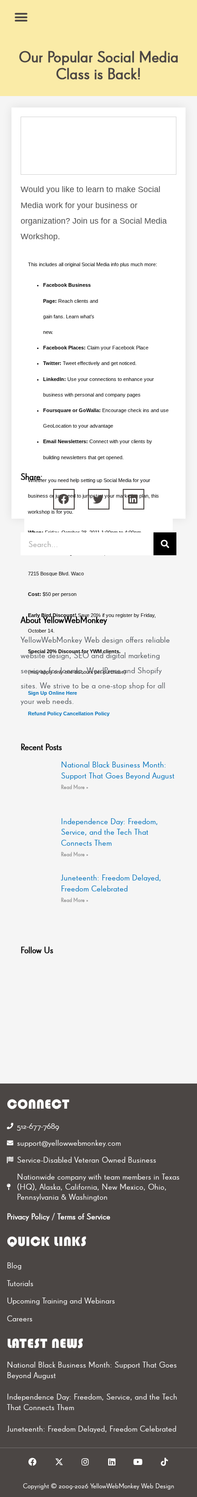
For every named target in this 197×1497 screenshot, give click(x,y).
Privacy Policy (28, 1216)
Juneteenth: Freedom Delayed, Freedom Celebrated (91, 1428)
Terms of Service (83, 1216)
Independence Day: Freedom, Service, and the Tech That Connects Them (109, 832)
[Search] (164, 543)
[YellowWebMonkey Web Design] (98, 17)
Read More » (74, 787)
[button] (21, 17)
